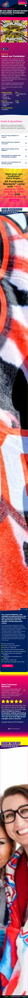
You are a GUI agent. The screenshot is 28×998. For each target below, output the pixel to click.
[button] (3, 48)
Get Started (14, 200)
